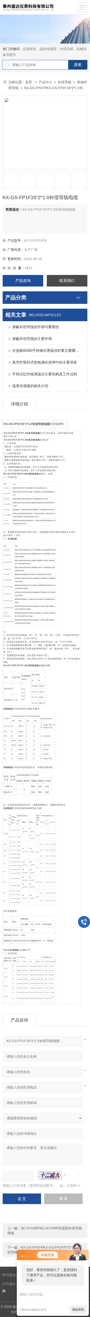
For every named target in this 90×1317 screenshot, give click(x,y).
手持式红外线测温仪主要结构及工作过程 (44, 374)
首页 (29, 82)
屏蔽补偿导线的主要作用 (32, 339)
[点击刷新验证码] (50, 1175)
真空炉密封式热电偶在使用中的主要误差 (44, 362)
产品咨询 (23, 281)
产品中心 (45, 82)
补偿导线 (64, 82)
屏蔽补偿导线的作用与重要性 (35, 327)
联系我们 (67, 281)
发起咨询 (78, 1309)
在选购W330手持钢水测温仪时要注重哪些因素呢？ (47, 350)
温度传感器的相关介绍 (30, 386)
